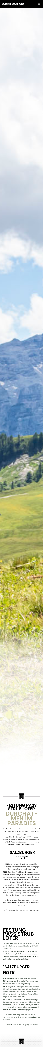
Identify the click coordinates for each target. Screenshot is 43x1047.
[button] (38, 4)
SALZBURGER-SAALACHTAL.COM (13, 4)
